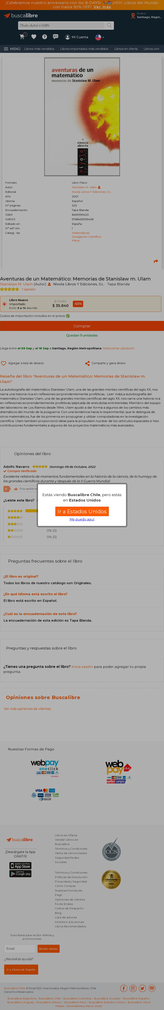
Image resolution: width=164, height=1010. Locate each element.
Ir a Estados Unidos (82, 511)
